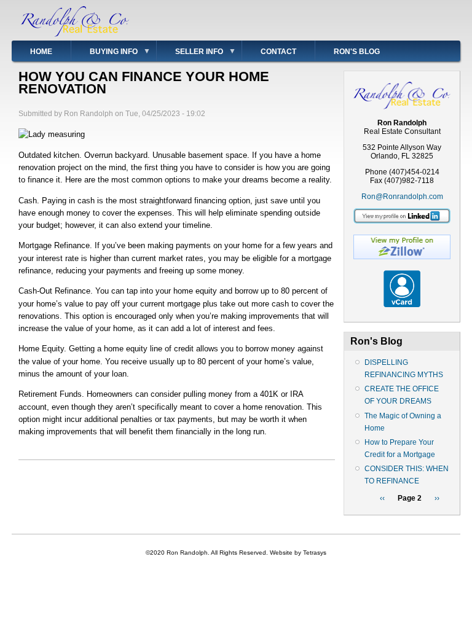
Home (41, 51)
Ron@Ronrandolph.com (402, 196)
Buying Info (104, 54)
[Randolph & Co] (75, 34)
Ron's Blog (357, 51)
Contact (278, 51)
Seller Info (190, 54)
